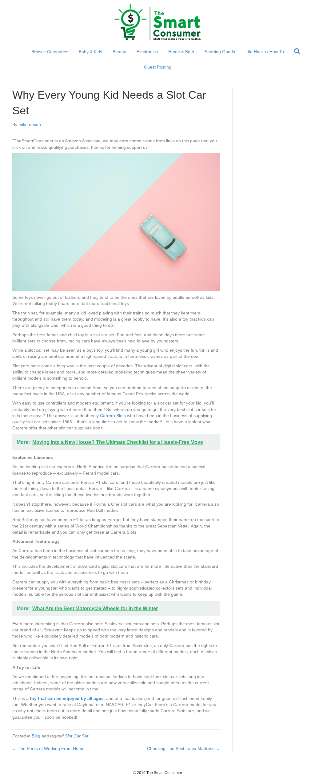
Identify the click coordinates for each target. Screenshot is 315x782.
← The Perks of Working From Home (48, 748)
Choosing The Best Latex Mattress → (183, 748)
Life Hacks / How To (264, 51)
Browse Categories (49, 51)
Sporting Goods (220, 51)
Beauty (119, 51)
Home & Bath (181, 51)
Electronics (147, 51)
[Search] (297, 51)
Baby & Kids (90, 51)
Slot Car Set (76, 735)
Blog (36, 735)
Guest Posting (157, 67)
